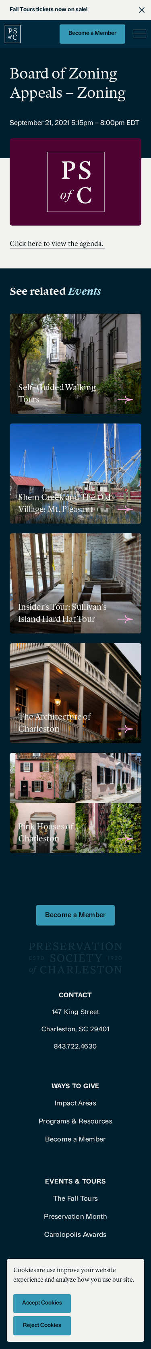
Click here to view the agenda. (57, 243)
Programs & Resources (75, 1121)
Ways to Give (76, 1086)
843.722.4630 (75, 1047)
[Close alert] (141, 10)
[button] (138, 34)
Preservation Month (75, 1217)
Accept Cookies (42, 1303)
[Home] (12, 34)
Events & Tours (75, 1182)
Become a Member (92, 33)
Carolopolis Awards (75, 1235)
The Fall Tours (75, 1199)
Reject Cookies (42, 1326)
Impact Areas (75, 1103)
